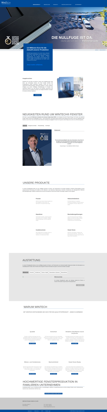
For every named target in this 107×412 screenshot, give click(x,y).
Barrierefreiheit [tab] (64, 272)
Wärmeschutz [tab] (25, 272)
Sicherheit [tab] (32, 272)
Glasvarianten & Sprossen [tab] (54, 272)
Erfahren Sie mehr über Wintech (53, 393)
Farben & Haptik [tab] (45, 272)
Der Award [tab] (47, 125)
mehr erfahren (80, 285)
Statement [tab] (25, 125)
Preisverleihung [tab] (41, 125)
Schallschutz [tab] (37, 272)
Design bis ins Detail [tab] (32, 125)
